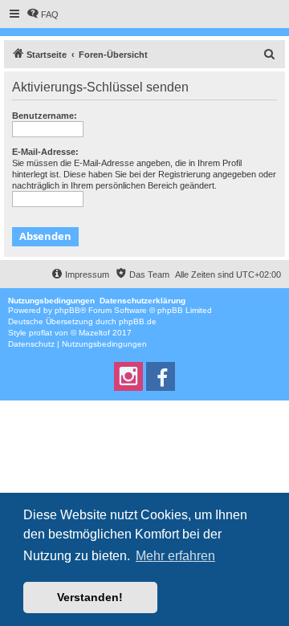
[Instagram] (128, 376)
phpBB (67, 310)
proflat (40, 332)
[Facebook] (160, 376)
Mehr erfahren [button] (175, 556)
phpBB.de (138, 321)
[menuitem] (42, 14)
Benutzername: (44, 115)
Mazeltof (94, 332)
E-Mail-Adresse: (45, 151)
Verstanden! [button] (90, 597)
